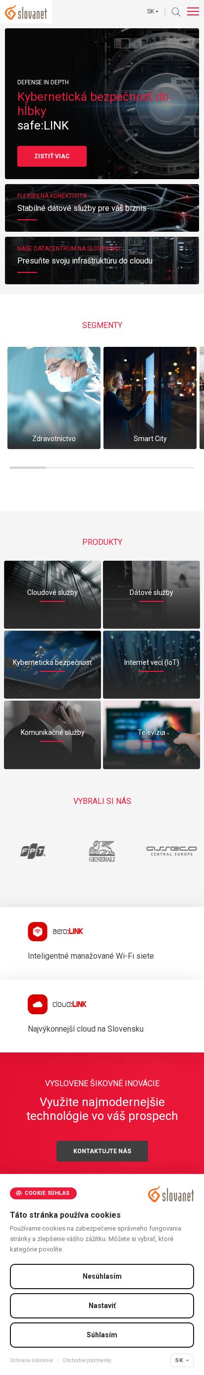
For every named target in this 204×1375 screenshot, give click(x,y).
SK (179, 1360)
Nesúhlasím (102, 1276)
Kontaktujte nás (102, 1151)
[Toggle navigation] (193, 11)
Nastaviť (102, 1306)
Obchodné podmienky (86, 1360)
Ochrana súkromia (31, 1360)
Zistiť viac (52, 156)
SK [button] (150, 11)
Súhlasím (102, 1335)
